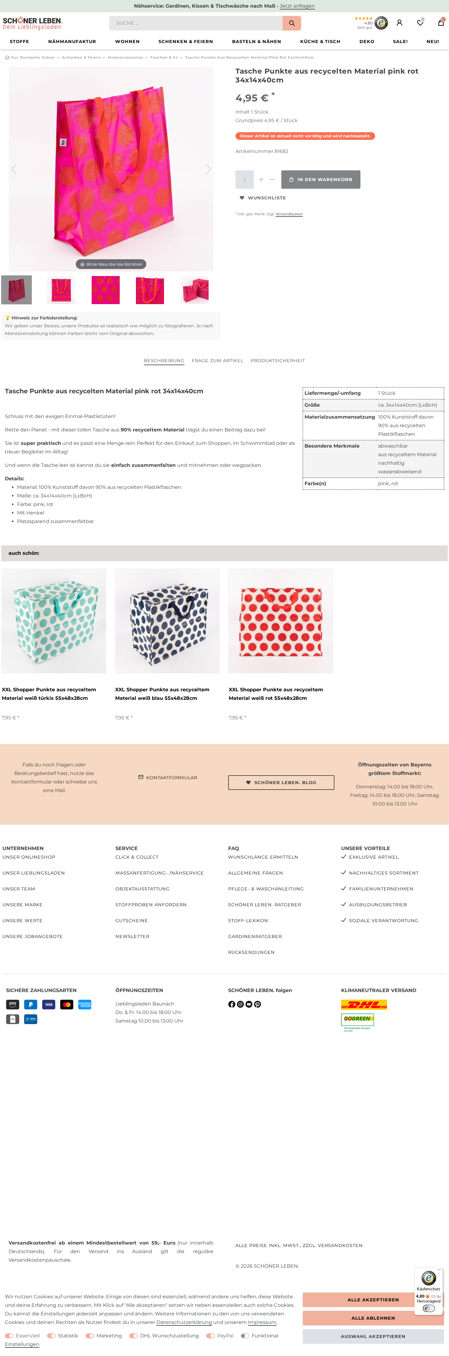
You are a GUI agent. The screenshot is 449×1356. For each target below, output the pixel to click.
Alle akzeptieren (373, 1300)
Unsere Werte (22, 920)
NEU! (433, 41)
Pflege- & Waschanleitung (266, 889)
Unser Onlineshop (28, 857)
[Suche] (292, 23)
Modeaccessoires (125, 57)
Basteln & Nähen (256, 41)
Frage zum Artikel (217, 360)
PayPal (225, 1336)
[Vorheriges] (14, 169)
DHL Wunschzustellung (169, 1336)
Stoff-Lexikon (248, 920)
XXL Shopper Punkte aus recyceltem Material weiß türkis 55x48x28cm (49, 694)
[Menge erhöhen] (261, 179)
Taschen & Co (164, 57)
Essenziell (28, 1336)
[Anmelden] (399, 23)
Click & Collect (137, 857)
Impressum (262, 1322)
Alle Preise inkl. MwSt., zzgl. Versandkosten (299, 1245)
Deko (367, 41)
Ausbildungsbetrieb (378, 904)
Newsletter (132, 936)
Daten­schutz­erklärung (184, 1322)
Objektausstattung (142, 889)
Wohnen (127, 41)
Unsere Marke (22, 904)
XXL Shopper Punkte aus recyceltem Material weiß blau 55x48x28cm (162, 694)
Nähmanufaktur (72, 41)
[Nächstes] (209, 169)
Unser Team (18, 889)
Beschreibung (164, 360)
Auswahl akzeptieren (373, 1336)
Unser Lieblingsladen (33, 873)
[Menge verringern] (272, 179)
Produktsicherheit (278, 360)
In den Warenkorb (325, 179)
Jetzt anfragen (297, 6)
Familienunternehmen (381, 889)
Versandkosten (289, 214)
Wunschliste (267, 198)
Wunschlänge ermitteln (263, 857)
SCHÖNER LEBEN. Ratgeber (264, 904)
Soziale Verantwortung (383, 920)
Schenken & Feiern (186, 41)
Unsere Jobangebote (32, 936)
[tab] (164, 361)
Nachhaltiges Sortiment (384, 873)
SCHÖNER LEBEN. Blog (285, 782)
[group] (54, 621)
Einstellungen (22, 1344)
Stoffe (19, 41)
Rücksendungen (251, 952)
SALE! (400, 41)
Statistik (68, 1336)
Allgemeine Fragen (255, 873)
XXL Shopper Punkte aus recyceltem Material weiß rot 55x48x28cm (276, 694)
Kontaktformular (171, 777)
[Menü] (439, 1271)
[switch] (429, 1308)
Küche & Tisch (320, 41)
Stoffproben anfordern (151, 904)
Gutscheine (131, 920)
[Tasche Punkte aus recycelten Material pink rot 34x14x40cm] (16, 290)
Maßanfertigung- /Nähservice (159, 873)
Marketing (109, 1336)
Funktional (265, 1336)
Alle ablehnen (373, 1318)
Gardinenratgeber (255, 936)
